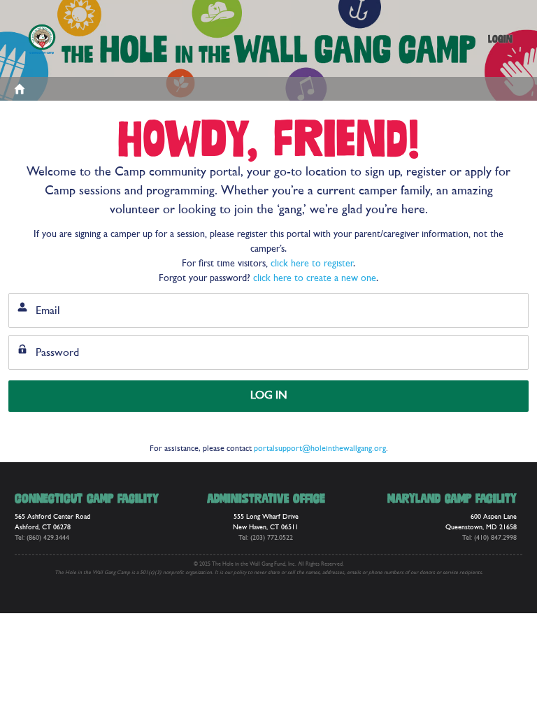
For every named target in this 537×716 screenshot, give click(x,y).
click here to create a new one (314, 278)
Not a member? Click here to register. (457, 429)
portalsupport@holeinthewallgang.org (320, 449)
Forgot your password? (51, 429)
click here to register (312, 264)
